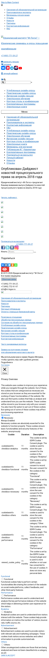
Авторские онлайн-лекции (13, 331)
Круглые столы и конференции (15, 333)
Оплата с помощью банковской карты (18, 312)
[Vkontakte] (2, 265)
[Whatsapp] (15, 265)
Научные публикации (10, 309)
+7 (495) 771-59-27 (9, 56)
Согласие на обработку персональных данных (22, 322)
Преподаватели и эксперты (13, 301)
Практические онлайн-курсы (14, 328)
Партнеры (5, 306)
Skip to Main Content (10, 2)
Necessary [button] (5, 415)
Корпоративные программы (13, 336)
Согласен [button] (5, 365)
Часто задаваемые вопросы (13, 344)
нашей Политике (20, 362)
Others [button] (4, 642)
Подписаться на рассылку (12, 241)
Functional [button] (5, 576)
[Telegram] (9, 265)
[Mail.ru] (6, 265)
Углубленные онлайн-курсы (13, 325)
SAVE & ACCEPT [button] (8, 655)
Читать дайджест (9, 197)
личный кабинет (10, 73)
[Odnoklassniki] (12, 265)
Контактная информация (12, 339)
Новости (5, 304)
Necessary (8, 418)
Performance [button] (7, 593)
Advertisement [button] (7, 625)
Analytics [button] (5, 609)
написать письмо (11, 62)
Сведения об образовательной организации (21, 298)
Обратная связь (9, 279)
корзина (7, 64)
